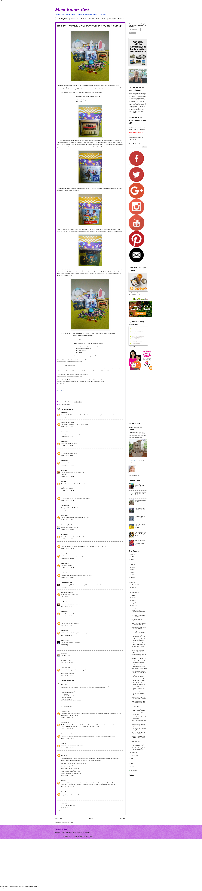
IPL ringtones (65, 694)
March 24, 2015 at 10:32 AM (67, 510)
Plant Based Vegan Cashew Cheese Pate (138, 705)
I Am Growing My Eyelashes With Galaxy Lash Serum (138, 635)
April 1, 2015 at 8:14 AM (67, 596)
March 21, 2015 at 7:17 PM (67, 436)
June (133, 600)
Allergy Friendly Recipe (117, 19)
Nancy (62, 481)
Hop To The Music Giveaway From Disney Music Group (138, 665)
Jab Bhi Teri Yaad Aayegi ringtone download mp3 (72, 765)
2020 (131, 569)
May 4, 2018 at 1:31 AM (66, 706)
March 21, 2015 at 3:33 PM (67, 417)
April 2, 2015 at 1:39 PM (66, 616)
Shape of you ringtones (67, 699)
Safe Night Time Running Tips (139, 658)
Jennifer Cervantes (65, 422)
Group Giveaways (136, 741)
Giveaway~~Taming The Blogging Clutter (141, 516)
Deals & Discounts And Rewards (135, 428)
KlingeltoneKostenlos (66, 680)
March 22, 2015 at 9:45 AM (67, 491)
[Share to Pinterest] (81, 402)
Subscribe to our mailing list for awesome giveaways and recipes (137, 25)
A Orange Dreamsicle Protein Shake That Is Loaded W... (139, 643)
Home (91, 818)
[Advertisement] (138, 396)
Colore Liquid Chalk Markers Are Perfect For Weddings (138, 631)
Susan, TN (63, 544)
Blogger (90, 836)
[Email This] (75, 402)
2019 (131, 572)
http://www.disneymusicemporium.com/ (83, 335)
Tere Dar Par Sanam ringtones (69, 695)
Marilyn (63, 602)
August (133, 595)
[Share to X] (78, 402)
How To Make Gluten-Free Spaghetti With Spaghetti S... (139, 651)
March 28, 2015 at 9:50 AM (67, 567)
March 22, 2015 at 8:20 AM (67, 465)
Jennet (62, 780)
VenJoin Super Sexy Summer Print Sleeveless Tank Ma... (139, 709)
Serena (62, 553)
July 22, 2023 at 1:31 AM (67, 807)
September (134, 592)
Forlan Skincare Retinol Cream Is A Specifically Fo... (139, 721)
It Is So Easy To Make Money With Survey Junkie (140, 493)
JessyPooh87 (64, 451)
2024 (131, 559)
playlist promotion (74, 715)
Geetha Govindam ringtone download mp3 (70, 771)
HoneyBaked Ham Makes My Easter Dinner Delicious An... (139, 671)
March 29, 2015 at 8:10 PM (67, 587)
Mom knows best (7, 889)
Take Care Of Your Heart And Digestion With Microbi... (139, 732)
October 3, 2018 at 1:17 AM (67, 775)
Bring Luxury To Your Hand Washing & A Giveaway (138, 661)
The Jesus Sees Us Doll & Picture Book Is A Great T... (139, 647)
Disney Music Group (94, 87)
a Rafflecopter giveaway (70, 365)
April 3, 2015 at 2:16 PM (66, 625)
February (134, 752)
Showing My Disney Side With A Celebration (139, 717)
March (133, 608)
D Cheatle (63, 534)
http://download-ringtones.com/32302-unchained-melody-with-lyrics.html (99, 784)
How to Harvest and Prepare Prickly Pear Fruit (140, 509)
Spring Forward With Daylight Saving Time (139, 729)
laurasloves (63, 640)
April (133, 605)
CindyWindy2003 (65, 582)
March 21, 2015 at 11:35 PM (67, 455)
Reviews (69, 404)
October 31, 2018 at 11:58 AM (68, 798)
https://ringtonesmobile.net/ (98, 687)
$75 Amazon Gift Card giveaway (137, 619)
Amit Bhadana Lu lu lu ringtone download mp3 (72, 770)
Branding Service (65, 734)
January (134, 755)
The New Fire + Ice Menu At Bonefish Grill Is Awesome (139, 616)
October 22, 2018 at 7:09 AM (67, 786)
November (134, 587)
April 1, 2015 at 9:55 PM (66, 606)
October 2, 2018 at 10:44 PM (67, 748)
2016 (131, 580)
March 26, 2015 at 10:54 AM (67, 548)
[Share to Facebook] (79, 402)
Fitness (91, 19)
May (133, 603)
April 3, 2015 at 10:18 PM (67, 662)
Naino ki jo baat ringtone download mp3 (70, 768)
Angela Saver (64, 667)
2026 (131, 554)
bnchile (62, 573)
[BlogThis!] (76, 402)
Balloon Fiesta (101, 19)
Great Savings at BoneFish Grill (139, 668)
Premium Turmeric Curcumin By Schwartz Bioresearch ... (139, 725)
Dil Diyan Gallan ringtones (68, 692)
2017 (131, 577)
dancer (68, 795)
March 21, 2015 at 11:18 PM (67, 446)
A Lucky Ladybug (65, 592)
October (134, 590)
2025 (131, 557)
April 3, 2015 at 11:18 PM (67, 675)
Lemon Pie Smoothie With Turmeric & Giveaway (140, 526)
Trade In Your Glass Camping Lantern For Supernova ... (139, 683)
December (134, 584)
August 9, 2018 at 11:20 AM (67, 738)
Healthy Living (63, 19)
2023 (131, 562)
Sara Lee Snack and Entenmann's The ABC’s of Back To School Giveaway (141, 542)
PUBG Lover (64, 711)
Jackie (62, 470)
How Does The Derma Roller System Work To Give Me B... (138, 737)
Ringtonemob (98, 760)
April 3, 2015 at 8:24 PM (66, 648)
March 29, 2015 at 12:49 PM (67, 577)
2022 (131, 564)
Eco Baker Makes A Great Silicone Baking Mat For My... (138, 688)
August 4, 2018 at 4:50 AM (67, 728)
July (133, 597)
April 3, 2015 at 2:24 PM (66, 635)
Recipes (83, 19)
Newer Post (58, 818)
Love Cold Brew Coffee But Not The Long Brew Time (141, 534)
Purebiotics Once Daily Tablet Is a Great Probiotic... (139, 627)
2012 (131, 763)
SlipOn (62, 743)
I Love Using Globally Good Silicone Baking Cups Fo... (138, 748)
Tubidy (62, 803)
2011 (131, 766)
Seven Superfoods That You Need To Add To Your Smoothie (140, 485)
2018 (131, 575)
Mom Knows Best (72, 9)
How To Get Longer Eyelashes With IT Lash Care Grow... (139, 639)
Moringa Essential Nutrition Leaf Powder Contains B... (138, 675)
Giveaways (74, 19)
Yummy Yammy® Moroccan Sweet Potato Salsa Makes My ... (138, 693)
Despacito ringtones (66, 697)
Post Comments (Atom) (67, 822)
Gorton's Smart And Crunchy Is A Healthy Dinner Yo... (139, 623)
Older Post (122, 818)
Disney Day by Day (65, 525)
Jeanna (62, 515)
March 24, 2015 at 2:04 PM (67, 519)
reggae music (111, 736)
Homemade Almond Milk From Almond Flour (139, 713)
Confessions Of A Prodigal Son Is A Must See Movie (139, 655)
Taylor (62, 792)
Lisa (62, 621)
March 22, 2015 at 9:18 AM (67, 476)
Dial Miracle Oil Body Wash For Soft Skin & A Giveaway (139, 697)
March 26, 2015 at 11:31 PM (67, 558)
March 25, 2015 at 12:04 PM (67, 529)
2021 (131, 567)
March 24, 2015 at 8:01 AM (67, 500)
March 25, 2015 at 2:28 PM (67, 539)
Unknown (63, 412)
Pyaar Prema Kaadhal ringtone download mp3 (71, 766)
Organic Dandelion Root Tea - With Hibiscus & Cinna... (139, 679)
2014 (131, 758)
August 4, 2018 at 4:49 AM (67, 717)
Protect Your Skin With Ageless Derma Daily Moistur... (139, 744)
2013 (131, 761)
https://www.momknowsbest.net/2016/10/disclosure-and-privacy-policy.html (72, 832)
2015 (131, 582)
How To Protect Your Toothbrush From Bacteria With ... (138, 611)
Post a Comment (63, 811)
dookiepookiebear (65, 496)
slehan (62, 653)
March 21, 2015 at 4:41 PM (67, 426)
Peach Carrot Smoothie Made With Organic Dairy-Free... (139, 701)
